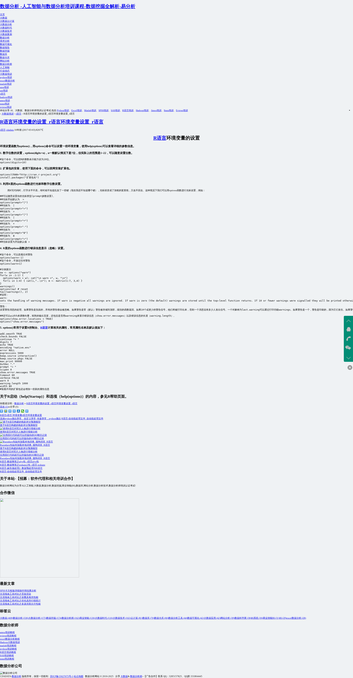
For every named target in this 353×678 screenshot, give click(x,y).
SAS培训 (115, 110)
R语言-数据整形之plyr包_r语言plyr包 (19, 461)
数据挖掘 (5, 50)
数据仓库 (5, 57)
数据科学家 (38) (243, 618)
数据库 (3, 54)
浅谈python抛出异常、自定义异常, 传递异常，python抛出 (30, 418)
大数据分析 (6, 24)
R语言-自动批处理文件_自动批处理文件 (82, 418)
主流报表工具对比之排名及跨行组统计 (20, 600)
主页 (2, 14)
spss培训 (4, 87)
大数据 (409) (6, 618)
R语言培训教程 (8, 652)
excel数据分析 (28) (296, 618)
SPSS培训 (103, 110)
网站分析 (5, 60)
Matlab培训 (90, 110)
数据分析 (5, 37)
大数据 (3, 17)
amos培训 (5, 100)
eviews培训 (6, 107)
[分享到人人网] (18, 411)
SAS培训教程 (7, 655)
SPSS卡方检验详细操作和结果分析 (18, 590)
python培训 (6, 77)
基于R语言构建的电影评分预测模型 (19, 448)
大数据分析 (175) (37, 618)
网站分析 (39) (227, 618)
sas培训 (4, 90)
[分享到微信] (22, 411)
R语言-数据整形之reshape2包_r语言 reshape (22, 464)
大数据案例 (6, 34)
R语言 (159, 138)
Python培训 (63, 110)
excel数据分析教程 (10, 639)
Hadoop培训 (142, 110)
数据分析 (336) (20, 618)
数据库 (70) (148, 618)
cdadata (10, 130)
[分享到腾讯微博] (10, 411)
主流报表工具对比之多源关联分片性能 (20, 603)
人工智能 (5, 67)
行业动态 (5, 70)
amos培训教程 (7, 632)
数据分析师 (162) (71, 618)
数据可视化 (6, 44)
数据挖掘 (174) (54, 618)
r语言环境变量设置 (32, 415)
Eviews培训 (182, 110)
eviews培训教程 (8, 635)
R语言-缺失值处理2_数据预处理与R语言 (21, 468)
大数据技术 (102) (122, 618)
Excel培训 (76, 110)
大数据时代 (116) (104, 618)
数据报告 (5, 47)
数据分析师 (6, 64)
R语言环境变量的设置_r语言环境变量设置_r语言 (52, 121)
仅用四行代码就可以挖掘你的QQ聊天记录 (22, 455)
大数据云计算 (7, 21)
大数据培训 (6, 74)
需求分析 (5, 41)
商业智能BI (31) (271, 618)
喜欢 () (4, 406)
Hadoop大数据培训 (10, 642)
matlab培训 (6, 84)
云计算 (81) (136, 618)
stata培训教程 (7, 658)
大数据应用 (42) (212, 618)
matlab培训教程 (8, 645)
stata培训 (4, 103)
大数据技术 (6, 31)
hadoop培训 (6, 97)
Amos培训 (156, 110)
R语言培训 (127, 110)
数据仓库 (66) (161, 618)
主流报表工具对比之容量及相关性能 (19, 597)
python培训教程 (8, 648)
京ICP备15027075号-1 (61, 676)
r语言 (3, 93)
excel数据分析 (7, 80)
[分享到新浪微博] (1, 411)
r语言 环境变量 (14, 415)
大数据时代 (6, 27)
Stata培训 (169, 110)
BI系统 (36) (257, 618)
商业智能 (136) (87, 618)
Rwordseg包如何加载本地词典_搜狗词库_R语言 (25, 458)
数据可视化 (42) (195, 618)
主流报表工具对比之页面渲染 (15, 594)
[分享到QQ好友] (14, 411)
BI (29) (282, 618)
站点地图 (78, 676)
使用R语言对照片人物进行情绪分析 (19, 451)
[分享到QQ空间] (5, 411)
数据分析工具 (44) (177, 618)
